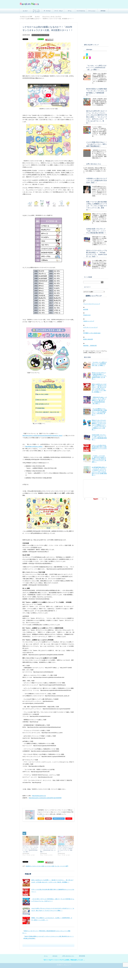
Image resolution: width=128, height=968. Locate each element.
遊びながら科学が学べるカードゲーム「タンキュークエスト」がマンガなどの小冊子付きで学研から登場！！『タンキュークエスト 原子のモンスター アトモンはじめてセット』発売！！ (96, 117)
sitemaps (103, 10)
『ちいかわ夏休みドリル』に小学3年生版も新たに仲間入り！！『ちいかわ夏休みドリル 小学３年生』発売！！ (99, 412)
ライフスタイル (81, 10)
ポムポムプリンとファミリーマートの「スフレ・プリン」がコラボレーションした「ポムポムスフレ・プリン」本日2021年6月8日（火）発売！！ (30, 848)
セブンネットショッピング (90, 327)
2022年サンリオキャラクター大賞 (35, 866)
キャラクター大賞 (49, 866)
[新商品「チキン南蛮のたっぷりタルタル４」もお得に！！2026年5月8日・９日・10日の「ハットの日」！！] (26, 920)
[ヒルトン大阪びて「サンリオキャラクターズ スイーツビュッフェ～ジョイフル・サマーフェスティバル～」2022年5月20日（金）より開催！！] (48, 840)
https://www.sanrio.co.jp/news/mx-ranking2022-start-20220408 (45, 797)
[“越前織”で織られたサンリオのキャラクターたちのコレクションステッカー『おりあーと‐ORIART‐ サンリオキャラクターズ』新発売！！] (66, 840)
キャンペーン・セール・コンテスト (40, 35)
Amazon (41, 818)
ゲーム (69, 10)
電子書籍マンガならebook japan (91, 333)
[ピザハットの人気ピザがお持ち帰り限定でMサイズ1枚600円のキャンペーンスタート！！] (26, 892)
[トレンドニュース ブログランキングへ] (49, 40)
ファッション (91, 10)
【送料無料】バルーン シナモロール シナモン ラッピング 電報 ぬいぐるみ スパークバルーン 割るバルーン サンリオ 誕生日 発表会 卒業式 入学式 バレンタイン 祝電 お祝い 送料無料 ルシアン (55, 812)
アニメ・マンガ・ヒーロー (36, 11)
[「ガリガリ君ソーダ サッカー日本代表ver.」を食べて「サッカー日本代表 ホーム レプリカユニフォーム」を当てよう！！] (26, 901)
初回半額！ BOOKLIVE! (90, 345)
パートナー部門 (64, 866)
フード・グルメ (58, 10)
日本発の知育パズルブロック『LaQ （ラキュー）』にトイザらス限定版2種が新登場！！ (96, 231)
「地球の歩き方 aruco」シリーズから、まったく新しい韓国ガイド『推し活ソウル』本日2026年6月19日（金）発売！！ (99, 400)
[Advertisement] (95, 31)
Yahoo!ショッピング (88, 321)
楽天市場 (48, 818)
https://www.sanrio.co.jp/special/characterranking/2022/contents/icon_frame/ (42, 435)
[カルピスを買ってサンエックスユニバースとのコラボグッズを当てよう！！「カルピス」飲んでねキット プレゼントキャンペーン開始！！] (26, 911)
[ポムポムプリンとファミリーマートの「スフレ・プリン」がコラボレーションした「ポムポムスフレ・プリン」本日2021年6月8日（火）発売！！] (31, 840)
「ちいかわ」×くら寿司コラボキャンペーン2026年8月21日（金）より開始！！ (96, 67)
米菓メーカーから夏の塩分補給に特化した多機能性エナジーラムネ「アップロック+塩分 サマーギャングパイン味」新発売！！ (96, 206)
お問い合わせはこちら (93, 164)
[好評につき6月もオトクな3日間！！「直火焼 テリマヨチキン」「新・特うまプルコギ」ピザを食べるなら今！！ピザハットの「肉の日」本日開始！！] (26, 882)
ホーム (46, 956)
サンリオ (57, 866)
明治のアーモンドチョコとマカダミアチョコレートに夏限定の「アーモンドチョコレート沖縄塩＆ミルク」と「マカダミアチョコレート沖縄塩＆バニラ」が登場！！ (99, 425)
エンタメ (25, 10)
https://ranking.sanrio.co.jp (39, 795)
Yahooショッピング (58, 818)
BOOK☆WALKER (88, 339)
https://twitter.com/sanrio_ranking (33, 446)
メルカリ (69, 818)
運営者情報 (82, 956)
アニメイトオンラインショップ (91, 303)
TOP (27, 16)
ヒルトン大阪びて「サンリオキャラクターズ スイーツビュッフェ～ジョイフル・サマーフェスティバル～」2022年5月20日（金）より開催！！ (48, 848)
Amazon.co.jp (86, 315)
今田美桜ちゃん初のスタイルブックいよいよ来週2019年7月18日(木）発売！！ (96, 180)
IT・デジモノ (47, 10)
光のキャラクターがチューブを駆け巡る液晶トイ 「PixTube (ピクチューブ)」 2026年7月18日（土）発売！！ (99, 375)
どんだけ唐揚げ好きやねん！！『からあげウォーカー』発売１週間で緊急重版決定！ (96, 144)
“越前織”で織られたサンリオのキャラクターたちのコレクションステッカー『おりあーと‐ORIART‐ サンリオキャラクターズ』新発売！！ (65, 848)
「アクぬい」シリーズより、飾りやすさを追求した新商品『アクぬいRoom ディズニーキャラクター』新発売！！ (99, 459)
